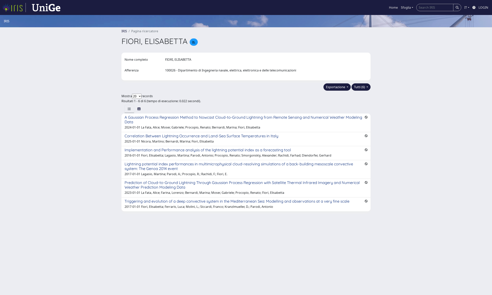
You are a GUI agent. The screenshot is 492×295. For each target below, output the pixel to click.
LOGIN (483, 7)
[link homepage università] (46, 7)
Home (393, 7)
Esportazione (336, 87)
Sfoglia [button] (406, 7)
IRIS (124, 31)
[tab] (129, 109)
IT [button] (465, 7)
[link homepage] (14, 7)
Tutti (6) (360, 87)
